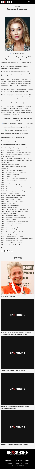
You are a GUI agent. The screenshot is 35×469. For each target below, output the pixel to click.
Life (12, 466)
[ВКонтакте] (2, 251)
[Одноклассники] (5, 251)
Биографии (17, 6)
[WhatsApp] (12, 251)
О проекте (20, 466)
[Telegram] (7, 251)
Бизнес (27, 460)
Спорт (27, 463)
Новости (19, 460)
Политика (9, 463)
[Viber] (9, 251)
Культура (19, 463)
